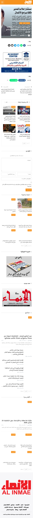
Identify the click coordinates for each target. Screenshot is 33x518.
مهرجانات (26, 507)
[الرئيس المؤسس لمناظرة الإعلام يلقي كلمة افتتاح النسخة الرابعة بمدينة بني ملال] (8, 234)
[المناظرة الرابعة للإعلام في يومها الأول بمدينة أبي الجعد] (8, 219)
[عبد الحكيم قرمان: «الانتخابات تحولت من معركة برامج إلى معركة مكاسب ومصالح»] (16, 325)
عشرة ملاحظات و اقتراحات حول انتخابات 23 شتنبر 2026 (17, 421)
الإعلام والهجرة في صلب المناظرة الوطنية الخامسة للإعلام (14, 369)
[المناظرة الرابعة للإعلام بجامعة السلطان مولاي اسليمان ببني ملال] (25, 234)
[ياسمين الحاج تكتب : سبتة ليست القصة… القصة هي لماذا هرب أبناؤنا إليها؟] (25, 456)
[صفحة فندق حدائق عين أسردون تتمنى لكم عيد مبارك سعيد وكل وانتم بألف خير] (25, 219)
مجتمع (30, 317)
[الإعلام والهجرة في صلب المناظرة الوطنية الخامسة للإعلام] (24, 128)
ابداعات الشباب (28, 434)
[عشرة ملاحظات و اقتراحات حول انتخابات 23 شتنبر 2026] (16, 410)
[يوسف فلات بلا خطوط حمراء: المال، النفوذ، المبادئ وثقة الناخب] (28, 377)
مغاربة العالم (10, 509)
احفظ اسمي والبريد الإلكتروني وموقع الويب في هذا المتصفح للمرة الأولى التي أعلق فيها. (16, 185)
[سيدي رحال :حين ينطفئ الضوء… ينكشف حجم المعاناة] (8, 456)
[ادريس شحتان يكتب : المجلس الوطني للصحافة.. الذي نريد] (8, 439)
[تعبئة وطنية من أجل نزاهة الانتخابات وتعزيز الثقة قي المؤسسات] (25, 439)
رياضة (16, 509)
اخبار (24, 23)
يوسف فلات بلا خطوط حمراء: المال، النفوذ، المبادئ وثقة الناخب (13, 377)
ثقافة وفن (7, 505)
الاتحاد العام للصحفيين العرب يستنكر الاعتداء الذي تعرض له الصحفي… (12, 361)
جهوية (21, 23)
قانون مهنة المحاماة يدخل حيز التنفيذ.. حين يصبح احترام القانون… (12, 385)
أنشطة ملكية (23, 509)
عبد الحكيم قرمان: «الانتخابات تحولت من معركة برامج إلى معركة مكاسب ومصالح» (18, 337)
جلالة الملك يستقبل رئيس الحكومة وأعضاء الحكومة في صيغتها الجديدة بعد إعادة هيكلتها (26, 92)
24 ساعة (27, 23)
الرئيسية (27, 505)
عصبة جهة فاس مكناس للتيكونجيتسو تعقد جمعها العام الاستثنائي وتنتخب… (14, 352)
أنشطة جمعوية (18, 507)
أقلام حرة (13, 434)
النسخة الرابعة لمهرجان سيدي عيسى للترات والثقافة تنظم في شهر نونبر (8, 91)
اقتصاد (18, 505)
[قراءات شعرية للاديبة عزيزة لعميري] (8, 203)
